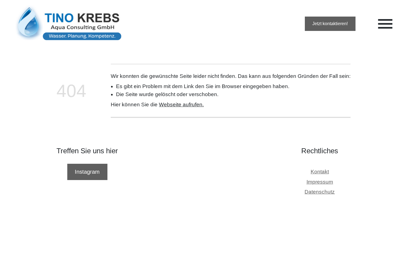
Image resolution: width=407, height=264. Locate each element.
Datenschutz (320, 192)
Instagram (87, 172)
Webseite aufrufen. (181, 104)
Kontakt (320, 172)
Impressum (319, 182)
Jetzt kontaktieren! (330, 23)
